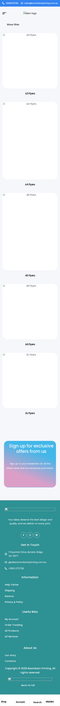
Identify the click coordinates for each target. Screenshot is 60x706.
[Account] (17, 698)
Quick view (50, 50)
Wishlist (50, 701)
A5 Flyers (30, 275)
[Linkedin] (37, 535)
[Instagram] (30, 535)
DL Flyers (30, 413)
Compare (50, 58)
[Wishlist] (47, 697)
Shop (3, 701)
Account (20, 702)
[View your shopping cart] (56, 13)
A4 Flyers (30, 184)
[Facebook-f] (23, 535)
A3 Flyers (30, 93)
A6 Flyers (30, 344)
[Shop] (2, 697)
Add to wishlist (50, 42)
